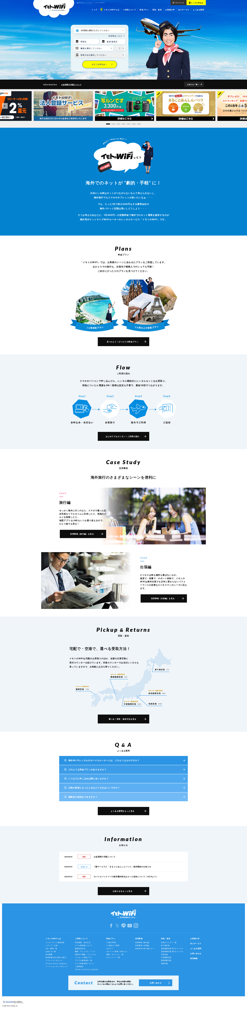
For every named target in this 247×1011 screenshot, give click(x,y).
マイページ (179, 3)
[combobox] (102, 30)
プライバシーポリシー (54, 960)
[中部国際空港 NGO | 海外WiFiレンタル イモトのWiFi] (132, 701)
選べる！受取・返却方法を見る (122, 719)
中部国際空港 (166, 957)
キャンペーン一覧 (113, 957)
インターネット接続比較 (55, 942)
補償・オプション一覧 (115, 954)
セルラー (109, 948)
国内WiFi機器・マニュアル (85, 954)
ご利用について (81, 938)
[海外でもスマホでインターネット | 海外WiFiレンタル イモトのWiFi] (53, 9)
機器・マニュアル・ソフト (85, 951)
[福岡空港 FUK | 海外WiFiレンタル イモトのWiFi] (82, 688)
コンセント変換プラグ (83, 957)
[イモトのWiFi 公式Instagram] (135, 925)
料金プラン (111, 938)
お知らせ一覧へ (193, 84)
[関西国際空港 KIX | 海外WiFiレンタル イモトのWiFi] (119, 675)
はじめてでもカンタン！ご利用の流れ (122, 436)
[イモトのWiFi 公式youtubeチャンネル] (129, 925)
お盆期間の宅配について (71, 85)
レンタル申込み (197, 3)
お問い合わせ (195, 953)
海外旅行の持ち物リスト (144, 948)
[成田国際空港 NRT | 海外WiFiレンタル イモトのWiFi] (157, 690)
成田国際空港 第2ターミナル (172, 951)
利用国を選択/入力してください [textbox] (95, 30)
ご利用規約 (79, 966)
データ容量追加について (84, 963)
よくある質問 (195, 948)
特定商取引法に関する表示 (56, 957)
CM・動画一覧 (51, 948)
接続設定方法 (80, 948)
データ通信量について (83, 945)
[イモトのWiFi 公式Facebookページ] (111, 925)
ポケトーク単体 (117, 951)
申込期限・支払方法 (83, 942)
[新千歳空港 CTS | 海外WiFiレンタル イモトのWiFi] (162, 669)
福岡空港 (164, 963)
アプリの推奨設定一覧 (83, 960)
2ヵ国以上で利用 (113, 945)
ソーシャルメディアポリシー (57, 966)
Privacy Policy (57, 963)
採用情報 (194, 958)
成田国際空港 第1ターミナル (172, 948)
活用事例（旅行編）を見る (82, 534)
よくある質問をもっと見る (123, 811)
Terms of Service (87, 969)
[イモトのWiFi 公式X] (117, 925)
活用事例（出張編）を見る (163, 598)
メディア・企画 (52, 945)
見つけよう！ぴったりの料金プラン (122, 342)
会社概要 (49, 954)
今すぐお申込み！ (100, 64)
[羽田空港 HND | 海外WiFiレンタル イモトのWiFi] (155, 703)
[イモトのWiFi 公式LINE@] (123, 925)
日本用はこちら (115, 36)
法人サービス (195, 943)
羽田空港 (164, 954)
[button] (108, 123)
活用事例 (139, 938)
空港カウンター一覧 (169, 942)
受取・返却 (165, 938)
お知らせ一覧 (51, 951)
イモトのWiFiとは (53, 938)
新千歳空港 (165, 945)
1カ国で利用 (111, 942)
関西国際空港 (166, 960)
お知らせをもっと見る (123, 891)
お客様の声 (195, 938)
